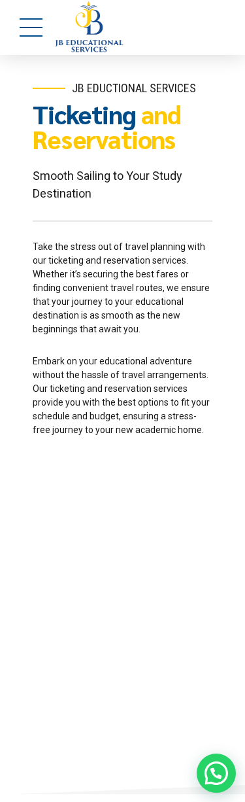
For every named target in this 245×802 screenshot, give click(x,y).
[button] (216, 773)
